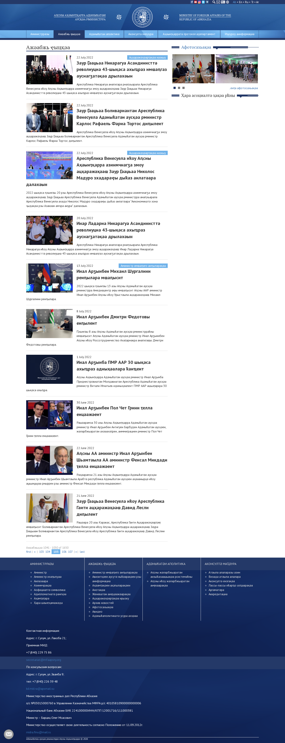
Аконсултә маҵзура (140, 34)
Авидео (97, 611)
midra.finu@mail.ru (38, 732)
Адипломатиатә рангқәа (50, 594)
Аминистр (40, 572)
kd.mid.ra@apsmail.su (40, 688)
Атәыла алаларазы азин (224, 572)
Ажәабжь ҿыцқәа (69, 34)
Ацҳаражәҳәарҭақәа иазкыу (147, 57)
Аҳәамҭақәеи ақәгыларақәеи (111, 585)
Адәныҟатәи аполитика (104, 34)
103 (41, 552)
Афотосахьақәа (102, 607)
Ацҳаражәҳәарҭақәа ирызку (110, 598)
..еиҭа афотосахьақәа (243, 88)
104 (47, 552)
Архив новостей (103, 603)
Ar (257, 2)
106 (64, 552)
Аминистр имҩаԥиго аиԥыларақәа (143, 266)
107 (70, 552)
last (82, 552)
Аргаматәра (216, 590)
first (28, 552)
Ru (246, 2)
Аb (234, 2)
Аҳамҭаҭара (41, 598)
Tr (252, 2)
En (240, 2)
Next (253, 76)
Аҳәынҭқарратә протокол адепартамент (189, 34)
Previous (177, 76)
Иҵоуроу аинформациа (239, 34)
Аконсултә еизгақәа (222, 581)
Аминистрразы (39, 34)
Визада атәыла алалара (225, 577)
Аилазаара (41, 581)
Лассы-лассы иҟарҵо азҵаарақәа (231, 585)
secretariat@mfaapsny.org (43, 660)
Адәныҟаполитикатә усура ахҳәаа (115, 616)
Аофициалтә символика (49, 590)
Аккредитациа (218, 594)
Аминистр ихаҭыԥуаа (47, 577)
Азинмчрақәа (42, 585)
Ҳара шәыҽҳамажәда (48, 603)
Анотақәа (98, 590)
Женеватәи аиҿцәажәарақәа (111, 594)
